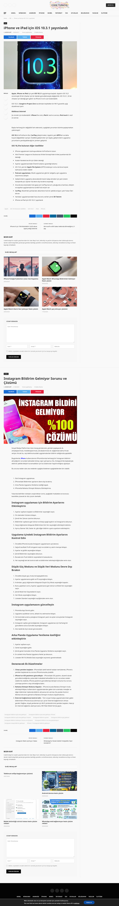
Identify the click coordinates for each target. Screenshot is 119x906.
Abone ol (111, 5)
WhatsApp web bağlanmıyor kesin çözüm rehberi (57, 823)
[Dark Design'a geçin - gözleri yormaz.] (111, 13)
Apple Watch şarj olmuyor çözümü (54, 309)
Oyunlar (74, 13)
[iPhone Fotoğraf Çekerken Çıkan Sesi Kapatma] (21, 266)
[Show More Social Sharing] (46, 37)
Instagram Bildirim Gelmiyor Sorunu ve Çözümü (19, 720)
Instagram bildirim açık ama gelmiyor (15, 714)
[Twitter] (5, 103)
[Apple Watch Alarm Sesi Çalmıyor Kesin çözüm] (21, 297)
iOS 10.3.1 (31, 209)
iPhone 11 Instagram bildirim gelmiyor (38, 723)
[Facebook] (5, 98)
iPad (37, 209)
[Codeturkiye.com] (60, 5)
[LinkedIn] (5, 108)
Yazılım (95, 13)
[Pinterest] (5, 112)
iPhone (43, 209)
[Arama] (114, 13)
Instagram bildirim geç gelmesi (60, 717)
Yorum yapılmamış (27, 32)
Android (32, 13)
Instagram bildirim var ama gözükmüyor (47, 720)
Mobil (50, 13)
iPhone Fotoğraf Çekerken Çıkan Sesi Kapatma (21, 279)
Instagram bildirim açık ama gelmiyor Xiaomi (18, 717)
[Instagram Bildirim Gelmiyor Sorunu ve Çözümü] (40, 420)
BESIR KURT (8, 32)
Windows (22, 13)
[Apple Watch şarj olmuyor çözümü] (59, 297)
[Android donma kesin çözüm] (59, 781)
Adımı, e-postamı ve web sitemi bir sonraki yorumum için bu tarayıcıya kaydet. (32, 351)
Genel (13, 13)
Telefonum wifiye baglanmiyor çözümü (18, 774)
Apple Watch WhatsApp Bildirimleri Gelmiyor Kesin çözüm (58, 280)
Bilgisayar (85, 13)
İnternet (58, 13)
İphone (41, 13)
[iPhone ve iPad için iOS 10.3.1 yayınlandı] (40, 65)
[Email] (5, 117)
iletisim (104, 13)
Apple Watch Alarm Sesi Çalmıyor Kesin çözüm (21, 309)
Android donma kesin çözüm (52, 793)
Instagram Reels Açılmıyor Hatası (26, 741)
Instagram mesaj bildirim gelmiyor (15, 723)
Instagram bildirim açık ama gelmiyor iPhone (42, 714)
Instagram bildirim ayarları (41, 717)
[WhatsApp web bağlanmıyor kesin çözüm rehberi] (59, 809)
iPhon (22, 458)
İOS (66, 13)
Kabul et (89, 902)
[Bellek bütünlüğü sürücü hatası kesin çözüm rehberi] (21, 809)
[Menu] (5, 13)
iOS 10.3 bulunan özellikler (18, 209)
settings (76, 903)
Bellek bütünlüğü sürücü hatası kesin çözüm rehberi (20, 823)
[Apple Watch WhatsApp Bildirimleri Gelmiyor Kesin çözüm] (59, 266)
